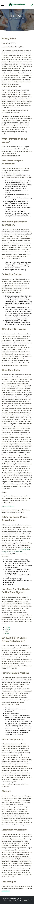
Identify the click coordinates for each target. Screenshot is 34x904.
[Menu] (3, 4)
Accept (25, 900)
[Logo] (17, 4)
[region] (17, 19)
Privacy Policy (30, 900)
